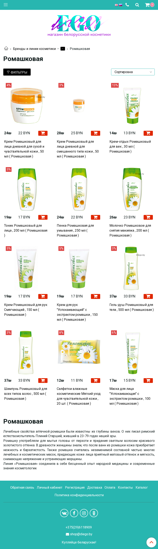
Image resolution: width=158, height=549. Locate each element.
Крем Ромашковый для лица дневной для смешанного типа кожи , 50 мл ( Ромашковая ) (78, 149)
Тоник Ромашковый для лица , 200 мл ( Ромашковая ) (25, 230)
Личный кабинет (49, 487)
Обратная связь (22, 487)
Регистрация (75, 487)
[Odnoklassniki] (94, 513)
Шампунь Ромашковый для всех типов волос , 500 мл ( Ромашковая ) (25, 394)
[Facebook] (74, 513)
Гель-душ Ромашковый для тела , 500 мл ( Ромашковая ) (131, 307)
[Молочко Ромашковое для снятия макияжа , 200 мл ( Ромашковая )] (131, 189)
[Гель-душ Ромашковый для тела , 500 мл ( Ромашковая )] (131, 268)
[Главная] (6, 49)
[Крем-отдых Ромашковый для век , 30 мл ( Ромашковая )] (131, 105)
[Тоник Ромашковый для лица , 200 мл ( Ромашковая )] (26, 189)
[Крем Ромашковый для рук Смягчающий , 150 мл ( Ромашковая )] (26, 268)
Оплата (110, 487)
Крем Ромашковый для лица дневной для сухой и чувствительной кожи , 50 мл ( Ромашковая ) (24, 149)
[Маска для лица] (131, 352)
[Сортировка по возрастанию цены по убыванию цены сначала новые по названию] (133, 72)
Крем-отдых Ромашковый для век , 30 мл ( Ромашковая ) (130, 146)
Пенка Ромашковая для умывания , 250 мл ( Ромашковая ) (75, 230)
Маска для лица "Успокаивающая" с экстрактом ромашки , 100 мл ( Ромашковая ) (129, 396)
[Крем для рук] (79, 268)
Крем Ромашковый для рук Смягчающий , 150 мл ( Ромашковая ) (25, 310)
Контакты (125, 487)
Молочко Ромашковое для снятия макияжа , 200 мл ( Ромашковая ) (130, 230)
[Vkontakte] (64, 513)
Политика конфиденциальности (79, 495)
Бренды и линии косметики (34, 49)
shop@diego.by (81, 534)
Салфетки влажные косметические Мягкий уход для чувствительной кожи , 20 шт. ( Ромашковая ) (79, 396)
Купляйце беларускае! (79, 542)
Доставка (94, 487)
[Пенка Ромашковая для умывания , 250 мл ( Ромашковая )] (79, 189)
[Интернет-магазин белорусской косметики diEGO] (79, 25)
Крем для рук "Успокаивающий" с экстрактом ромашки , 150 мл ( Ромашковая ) (77, 312)
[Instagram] (84, 513)
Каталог (142, 487)
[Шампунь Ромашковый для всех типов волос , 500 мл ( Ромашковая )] (26, 352)
